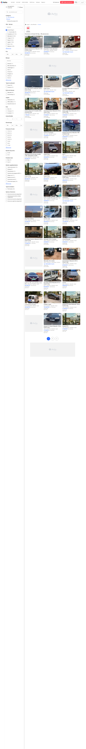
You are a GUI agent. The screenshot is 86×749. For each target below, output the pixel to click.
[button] (10, 119)
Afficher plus (8, 48)
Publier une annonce (68, 2)
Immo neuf (18, 2)
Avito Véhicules (11, 17)
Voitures (8, 19)
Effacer (21, 7)
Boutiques (38, 2)
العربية (82, 2)
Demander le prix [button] (68, 52)
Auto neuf (13, 2)
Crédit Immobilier (25, 2)
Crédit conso (32, 2)
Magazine (43, 2)
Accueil (28, 24)
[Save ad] (41, 37)
